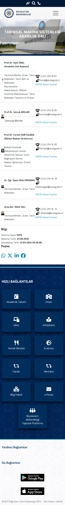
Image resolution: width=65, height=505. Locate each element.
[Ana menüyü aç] (55, 13)
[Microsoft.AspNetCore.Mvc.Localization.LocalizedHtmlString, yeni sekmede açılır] (32, 477)
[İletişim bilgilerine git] (39, 3)
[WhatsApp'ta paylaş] (3, 255)
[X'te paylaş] (10, 255)
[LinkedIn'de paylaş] (17, 255)
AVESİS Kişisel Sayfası (46, 84)
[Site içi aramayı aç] (33, 3)
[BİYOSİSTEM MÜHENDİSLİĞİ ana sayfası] (9, 13)
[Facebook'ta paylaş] (23, 255)
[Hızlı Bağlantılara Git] (28, 3)
